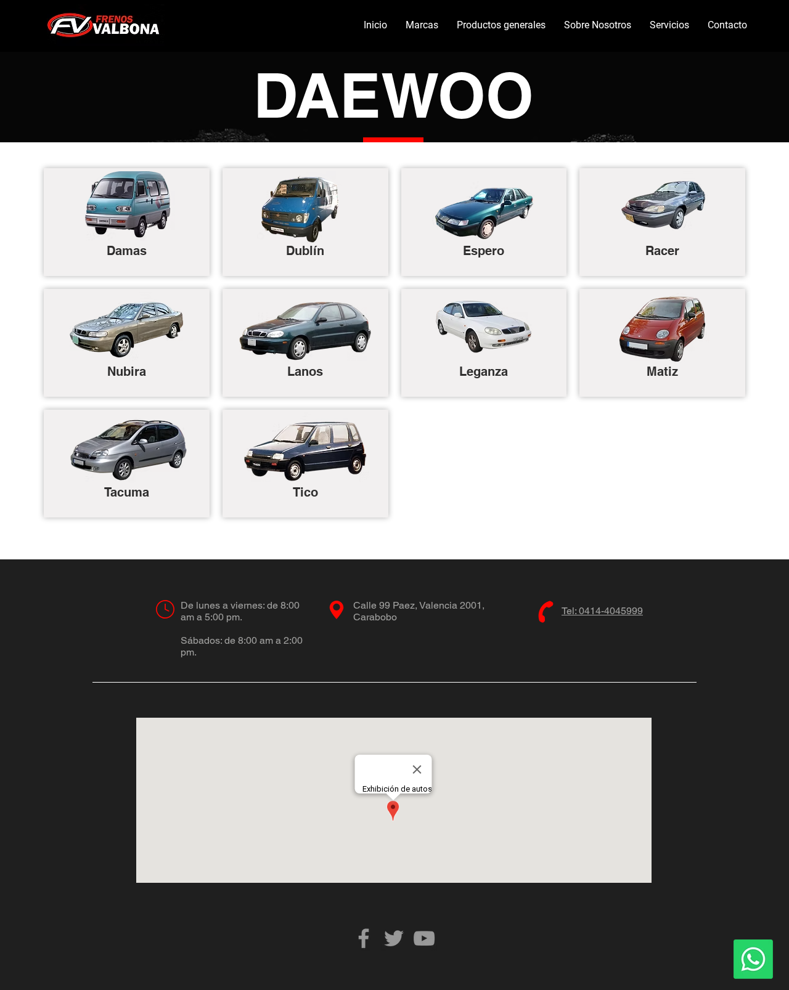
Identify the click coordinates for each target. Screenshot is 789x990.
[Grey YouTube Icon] (424, 938)
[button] (422, 25)
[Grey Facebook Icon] (364, 938)
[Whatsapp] (753, 959)
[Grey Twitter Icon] (394, 938)
